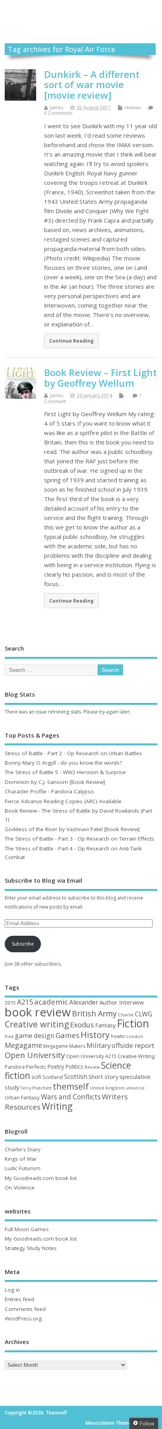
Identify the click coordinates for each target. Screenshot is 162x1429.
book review (38, 1012)
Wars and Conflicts (71, 1096)
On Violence (20, 1187)
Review (92, 1067)
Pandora (15, 1067)
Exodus (82, 1024)
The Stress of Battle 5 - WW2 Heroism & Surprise (65, 772)
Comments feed (25, 1309)
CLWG (143, 1014)
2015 (10, 1002)
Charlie (126, 1015)
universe (135, 1088)
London (134, 1036)
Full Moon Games (27, 1229)
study (12, 1087)
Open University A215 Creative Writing (110, 1056)
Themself (81, 13)
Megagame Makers (64, 1046)
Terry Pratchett (36, 1088)
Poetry (55, 1066)
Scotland (52, 1077)
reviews (132, 107)
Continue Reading (71, 340)
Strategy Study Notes (31, 1248)
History (95, 1034)
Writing (57, 1106)
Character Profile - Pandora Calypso (49, 791)
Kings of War (21, 1158)
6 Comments (58, 113)
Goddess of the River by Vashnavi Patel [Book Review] (72, 829)
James (56, 107)
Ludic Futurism (22, 1168)
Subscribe (23, 943)
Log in (12, 1289)
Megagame (23, 1045)
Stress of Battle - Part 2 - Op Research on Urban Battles (73, 753)
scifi (36, 1077)
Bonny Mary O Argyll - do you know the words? (63, 762)
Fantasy (105, 1025)
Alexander (83, 1002)
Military (98, 1045)
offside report (133, 1045)
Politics (74, 1066)
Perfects (36, 1066)
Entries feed (19, 1299)
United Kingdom (107, 1088)
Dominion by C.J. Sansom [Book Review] (55, 781)
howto (118, 1036)
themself (71, 1086)
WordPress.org (23, 1318)
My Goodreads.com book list (41, 1178)
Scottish (75, 1077)
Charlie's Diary (22, 1149)
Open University (35, 1054)
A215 (25, 1002)
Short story (103, 1077)
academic (51, 1002)
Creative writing (37, 1024)
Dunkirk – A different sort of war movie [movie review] (92, 84)
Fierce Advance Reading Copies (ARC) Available (63, 801)
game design (34, 1035)
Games (67, 1035)
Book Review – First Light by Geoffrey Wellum (100, 377)
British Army (94, 1013)
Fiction (133, 1023)
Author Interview (121, 1002)
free (9, 1036)
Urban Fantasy (22, 1097)
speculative (135, 1077)
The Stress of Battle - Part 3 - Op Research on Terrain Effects (79, 838)
